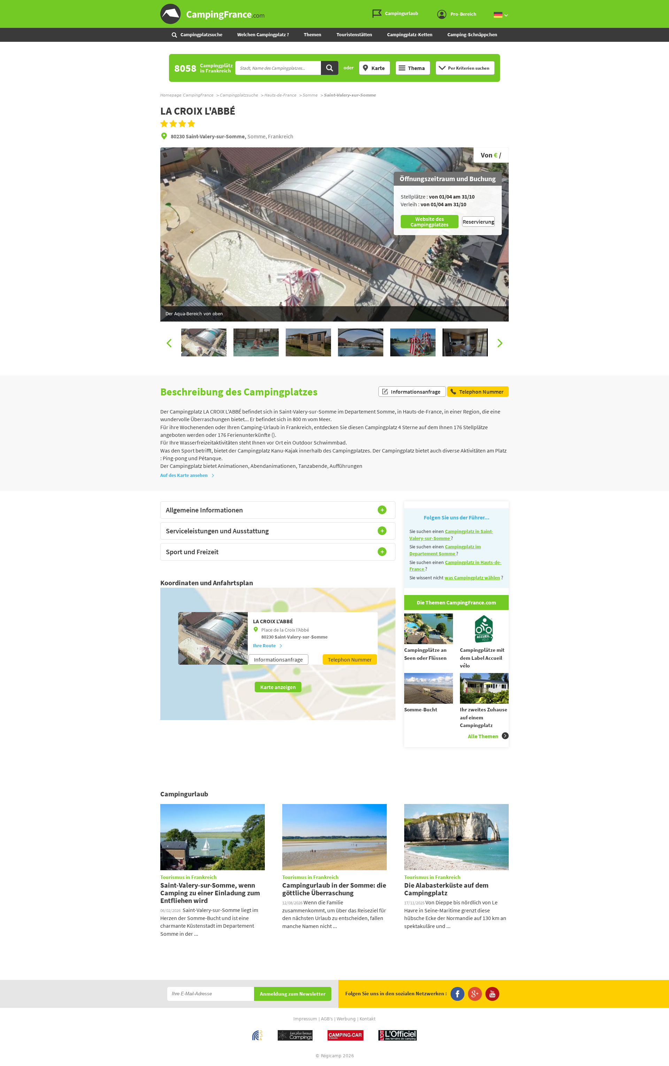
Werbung (346, 1019)
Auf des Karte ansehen (184, 475)
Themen (312, 34)
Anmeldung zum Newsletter (292, 994)
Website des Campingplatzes (429, 221)
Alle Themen (483, 736)
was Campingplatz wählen (472, 577)
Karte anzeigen (278, 686)
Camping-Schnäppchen (472, 34)
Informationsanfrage (415, 391)
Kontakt (368, 1019)
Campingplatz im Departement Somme (445, 550)
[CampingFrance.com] (334, 13)
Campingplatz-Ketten (409, 34)
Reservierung (478, 221)
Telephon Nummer (350, 659)
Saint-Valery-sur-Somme (301, 637)
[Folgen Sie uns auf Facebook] (457, 994)
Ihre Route (264, 645)
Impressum (305, 1019)
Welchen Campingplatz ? (263, 34)
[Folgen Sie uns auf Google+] (475, 994)
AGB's (327, 1019)
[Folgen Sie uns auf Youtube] (492, 994)
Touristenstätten (354, 34)
